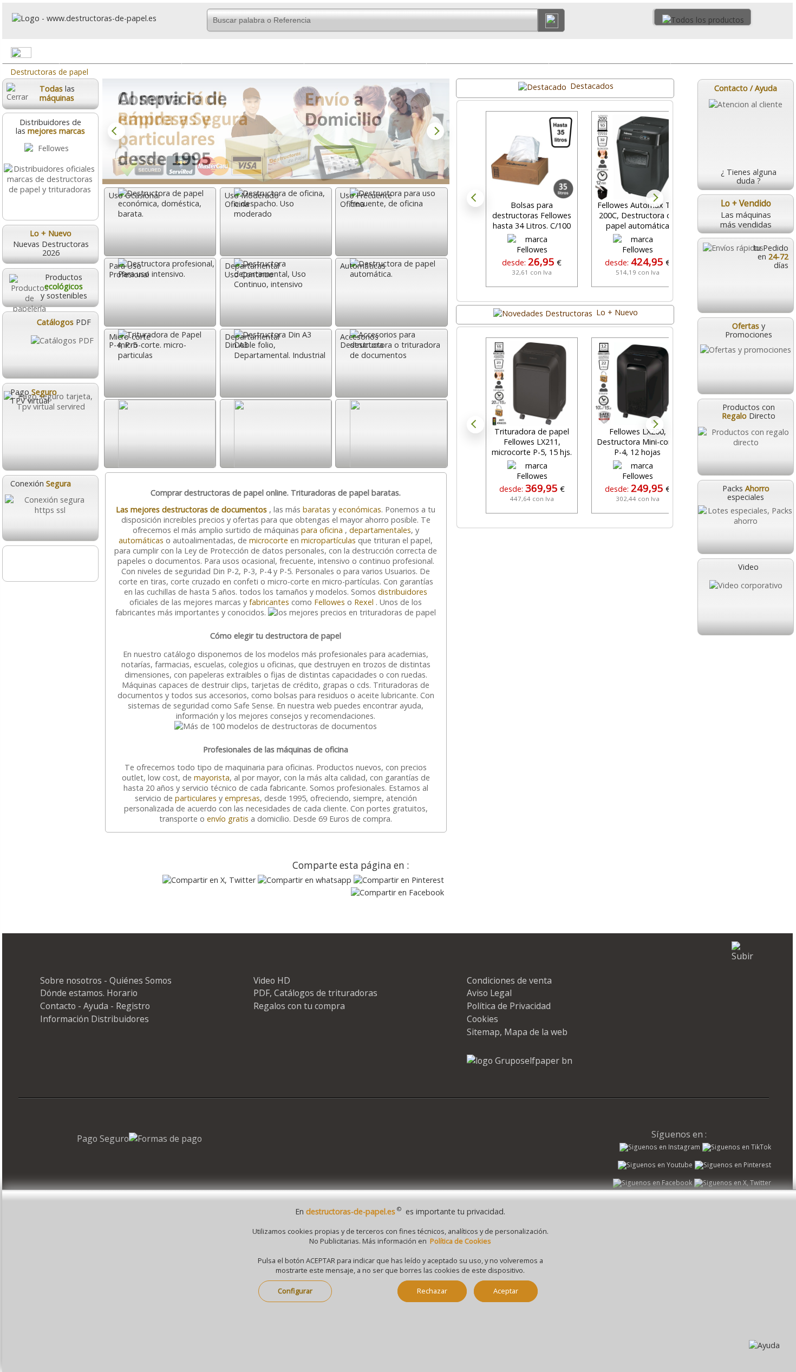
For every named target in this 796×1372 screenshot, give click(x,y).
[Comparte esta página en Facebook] (397, 892)
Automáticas (487, 52)
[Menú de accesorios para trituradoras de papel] (784, 54)
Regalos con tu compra (299, 1006)
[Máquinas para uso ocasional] (173, 54)
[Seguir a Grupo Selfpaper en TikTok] (736, 1147)
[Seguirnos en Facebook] (652, 1184)
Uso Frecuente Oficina (243, 52)
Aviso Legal (489, 993)
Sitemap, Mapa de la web (517, 1032)
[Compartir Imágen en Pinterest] (399, 880)
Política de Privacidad (509, 1006)
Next (435, 131)
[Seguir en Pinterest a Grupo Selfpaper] (733, 1165)
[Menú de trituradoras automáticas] (539, 54)
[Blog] (49, 563)
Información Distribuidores (94, 1019)
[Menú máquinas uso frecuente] (295, 54)
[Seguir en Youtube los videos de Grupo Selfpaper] (655, 1165)
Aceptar (505, 1291)
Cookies (482, 1019)
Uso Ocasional (120, 52)
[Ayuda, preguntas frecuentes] (764, 1345)
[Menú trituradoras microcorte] (661, 54)
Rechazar (432, 1291)
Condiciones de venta (509, 980)
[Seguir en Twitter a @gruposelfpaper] (732, 1183)
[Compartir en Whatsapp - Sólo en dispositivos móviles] (304, 880)
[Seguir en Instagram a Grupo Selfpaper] (659, 1147)
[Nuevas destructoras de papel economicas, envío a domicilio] (276, 131)
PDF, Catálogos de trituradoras (315, 993)
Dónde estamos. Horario (89, 993)
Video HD (271, 980)
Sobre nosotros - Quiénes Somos (106, 980)
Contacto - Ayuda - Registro (95, 1006)
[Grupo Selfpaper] (519, 1061)
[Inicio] (79, 18)
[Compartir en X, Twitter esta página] (209, 880)
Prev (116, 131)
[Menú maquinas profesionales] (417, 54)
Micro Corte (609, 52)
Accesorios (732, 52)
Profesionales (365, 52)
